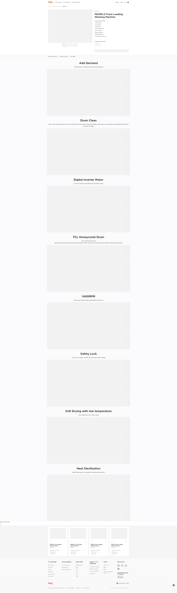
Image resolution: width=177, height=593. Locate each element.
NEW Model (51, 565)
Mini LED (50, 567)
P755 (77, 576)
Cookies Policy (79, 587)
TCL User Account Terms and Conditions (56, 587)
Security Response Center (108, 572)
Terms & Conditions (70, 587)
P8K (77, 567)
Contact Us (92, 573)
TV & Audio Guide (94, 571)
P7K (77, 569)
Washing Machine (56, 6)
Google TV (50, 571)
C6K (77, 574)
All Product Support (94, 566)
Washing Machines (66, 569)
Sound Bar (50, 576)
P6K (77, 571)
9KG (98, 44)
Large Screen (51, 574)
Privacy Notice (86, 587)
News (105, 567)
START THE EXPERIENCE (120, 577)
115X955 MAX (79, 565)
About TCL (106, 565)
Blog (105, 569)
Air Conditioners (66, 565)
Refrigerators (65, 567)
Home (49, 6)
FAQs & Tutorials (94, 569)
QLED (49, 569)
